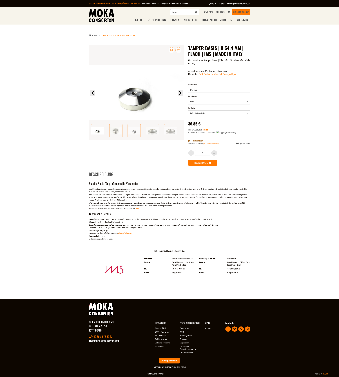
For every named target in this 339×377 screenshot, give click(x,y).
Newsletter (208, 12)
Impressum (184, 342)
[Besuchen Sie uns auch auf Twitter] (234, 329)
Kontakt (208, 328)
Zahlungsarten (161, 339)
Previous (92, 93)
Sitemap (183, 339)
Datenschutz (185, 328)
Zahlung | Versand (162, 342)
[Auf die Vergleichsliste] (171, 50)
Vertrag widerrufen (169, 360)
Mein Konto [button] (220, 12)
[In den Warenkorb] (91, 43)
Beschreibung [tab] (101, 174)
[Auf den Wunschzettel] (178, 50)
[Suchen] (196, 12)
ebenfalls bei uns (125, 233)
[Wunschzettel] (229, 12)
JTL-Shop (325, 374)
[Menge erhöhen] (214, 153)
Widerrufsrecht (186, 352)
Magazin (242, 19)
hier (137, 208)
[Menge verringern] (191, 153)
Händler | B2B (160, 328)
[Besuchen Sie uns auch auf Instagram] (247, 329)
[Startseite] (90, 35)
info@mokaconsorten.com (239, 3)
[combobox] (219, 90)
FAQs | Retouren (162, 332)
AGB (182, 332)
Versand (205, 129)
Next (180, 93)
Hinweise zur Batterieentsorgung (188, 347)
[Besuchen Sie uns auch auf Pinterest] (241, 329)
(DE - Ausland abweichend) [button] (210, 143)
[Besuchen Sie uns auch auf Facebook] (228, 329)
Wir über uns (160, 335)
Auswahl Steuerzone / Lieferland (202, 132)
